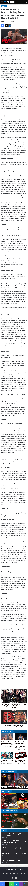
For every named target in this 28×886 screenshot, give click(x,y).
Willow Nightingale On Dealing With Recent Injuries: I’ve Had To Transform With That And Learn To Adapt (20, 744)
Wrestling (4, 6)
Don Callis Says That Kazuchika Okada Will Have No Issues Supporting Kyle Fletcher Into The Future (7, 744)
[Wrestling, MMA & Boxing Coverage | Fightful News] (10, 2)
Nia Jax (20, 170)
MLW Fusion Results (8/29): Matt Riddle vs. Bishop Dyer (14, 854)
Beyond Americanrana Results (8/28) (11, 860)
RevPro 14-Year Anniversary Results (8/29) (12, 848)
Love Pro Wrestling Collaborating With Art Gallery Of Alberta (12, 834)
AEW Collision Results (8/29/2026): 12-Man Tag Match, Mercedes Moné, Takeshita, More (13, 841)
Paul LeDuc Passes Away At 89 (7, 761)
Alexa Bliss (14, 342)
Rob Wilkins (4, 21)
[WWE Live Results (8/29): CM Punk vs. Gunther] (21, 755)
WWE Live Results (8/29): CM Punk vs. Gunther (20, 761)
